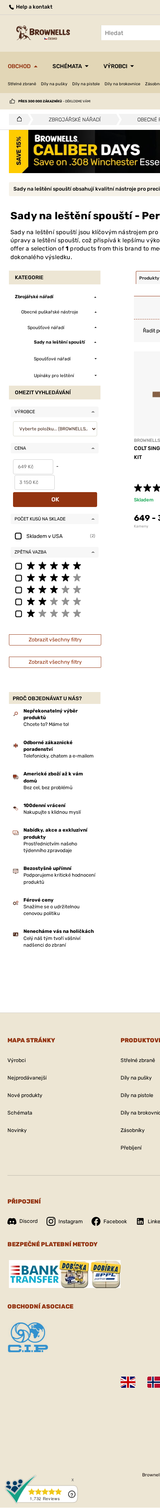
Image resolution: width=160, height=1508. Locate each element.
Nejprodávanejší (27, 1078)
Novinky (17, 1130)
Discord (28, 1221)
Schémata (67, 66)
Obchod (19, 66)
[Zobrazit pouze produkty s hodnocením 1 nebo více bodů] (55, 613)
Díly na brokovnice (122, 84)
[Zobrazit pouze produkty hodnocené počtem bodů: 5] (55, 565)
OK (55, 499)
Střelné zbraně (22, 84)
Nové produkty (24, 1095)
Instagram (70, 1221)
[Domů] (17, 119)
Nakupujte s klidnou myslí (52, 812)
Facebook (115, 1221)
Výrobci (115, 66)
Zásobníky (133, 1130)
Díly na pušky (54, 84)
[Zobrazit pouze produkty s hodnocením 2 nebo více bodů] (55, 601)
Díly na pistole (86, 84)
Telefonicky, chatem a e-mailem (58, 756)
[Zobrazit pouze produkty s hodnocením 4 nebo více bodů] (55, 577)
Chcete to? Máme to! (46, 724)
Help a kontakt (33, 7)
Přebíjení (131, 1148)
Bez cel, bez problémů (48, 787)
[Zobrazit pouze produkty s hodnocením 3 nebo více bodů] (55, 589)
